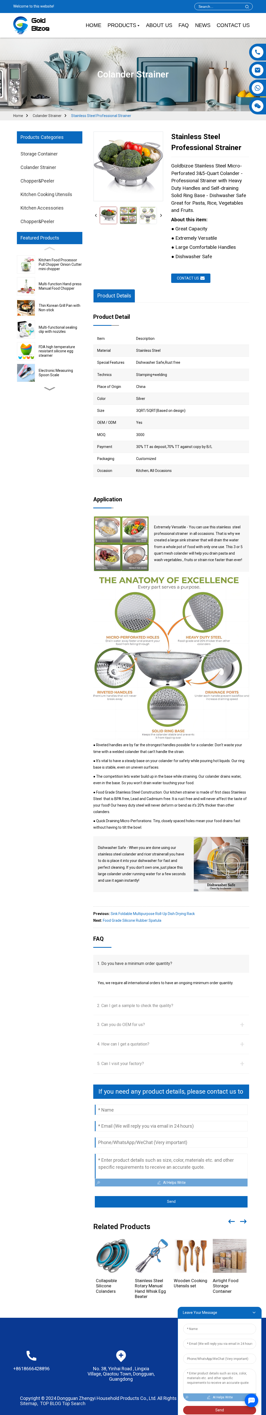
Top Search (73, 1403)
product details (114, 296)
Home (18, 116)
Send (171, 1201)
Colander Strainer (47, 116)
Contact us (188, 278)
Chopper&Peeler (37, 181)
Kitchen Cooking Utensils (46, 194)
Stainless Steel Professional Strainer (101, 116)
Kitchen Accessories (42, 208)
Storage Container (39, 154)
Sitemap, (29, 1403)
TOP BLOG (50, 1403)
